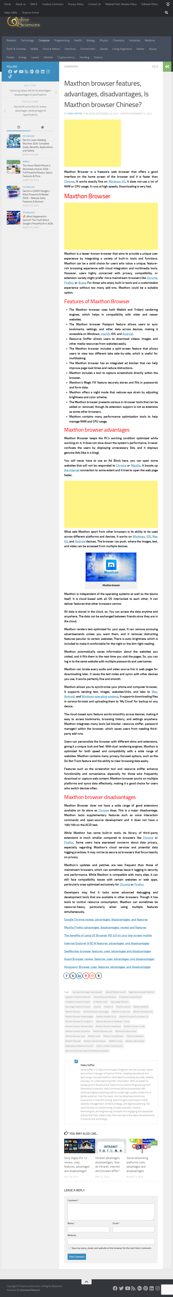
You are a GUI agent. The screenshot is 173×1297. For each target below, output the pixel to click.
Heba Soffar (10, 12)
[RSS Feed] (26, 72)
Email (116, 1223)
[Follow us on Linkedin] (43, 72)
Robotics (11, 40)
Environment (88, 48)
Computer (44, 40)
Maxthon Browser (72, 1012)
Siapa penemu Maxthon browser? (79, 1046)
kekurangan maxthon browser (77, 1007)
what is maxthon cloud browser (109, 1046)
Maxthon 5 (108, 1007)
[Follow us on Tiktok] (10, 76)
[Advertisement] (92, 143)
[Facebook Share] (66, 976)
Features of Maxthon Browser (77, 997)
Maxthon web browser (135, 1041)
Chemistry (118, 40)
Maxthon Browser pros (102, 1031)
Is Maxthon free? (100, 1002)
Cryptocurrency (66, 57)
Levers (35, 57)
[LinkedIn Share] (79, 976)
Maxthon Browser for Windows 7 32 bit (112, 1021)
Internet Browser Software (105, 997)
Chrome (152, 278)
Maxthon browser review (125, 1031)
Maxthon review (115, 1041)
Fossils (10, 57)
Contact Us (94, 4)
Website (72, 1235)
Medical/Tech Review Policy (121, 4)
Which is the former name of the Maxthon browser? (87, 1051)
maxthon (97, 1007)
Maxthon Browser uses (75, 1036)
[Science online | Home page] (25, 22)
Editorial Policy (149, 4)
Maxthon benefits (140, 1007)
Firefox (68, 283)
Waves (153, 48)
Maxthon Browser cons (143, 1012)
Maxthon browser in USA (134, 1026)
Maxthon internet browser (95, 1041)
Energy (23, 57)
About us (21, 4)
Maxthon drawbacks (135, 1036)
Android (127, 334)
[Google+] (32, 72)
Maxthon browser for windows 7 (79, 1021)
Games (104, 48)
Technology (27, 40)
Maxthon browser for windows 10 (133, 1016)
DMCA (33, 4)
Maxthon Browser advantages (96, 1012)
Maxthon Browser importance (108, 1026)
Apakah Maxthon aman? (116, 992)
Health (78, 40)
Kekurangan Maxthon (119, 1002)
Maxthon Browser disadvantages (79, 1016)
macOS (105, 334)
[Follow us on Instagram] (48, 72)
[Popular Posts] (42, 127)
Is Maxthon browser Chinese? (77, 1002)
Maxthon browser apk (121, 1012)
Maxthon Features (73, 1041)
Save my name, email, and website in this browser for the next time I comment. (112, 1248)
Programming (61, 40)
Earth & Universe (16, 48)
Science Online (30, 12)
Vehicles (48, 57)
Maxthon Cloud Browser (113, 1036)
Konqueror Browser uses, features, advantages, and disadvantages (107, 967)
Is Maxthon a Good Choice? (130, 997)
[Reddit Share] (92, 976)
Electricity (70, 48)
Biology (91, 40)
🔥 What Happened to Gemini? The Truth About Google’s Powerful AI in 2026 (38, 220)
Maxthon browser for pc (106, 1016)
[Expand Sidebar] (167, 67)
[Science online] (10, 72)
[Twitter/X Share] (73, 976)
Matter (140, 48)
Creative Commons (52, 4)
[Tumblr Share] (98, 976)
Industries (134, 40)
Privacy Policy (75, 4)
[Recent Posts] (18, 127)
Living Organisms (122, 48)
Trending (84, 57)
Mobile (34, 48)
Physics (104, 40)
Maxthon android (123, 1007)
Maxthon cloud (94, 1036)
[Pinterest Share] (86, 976)
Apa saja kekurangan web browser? (87, 992)
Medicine (150, 40)
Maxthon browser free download (79, 1026)
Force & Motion (51, 48)
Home (7, 4)
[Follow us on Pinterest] (37, 72)
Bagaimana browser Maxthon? (141, 992)
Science (98, 57)
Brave (82, 283)
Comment (73, 1200)
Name (71, 1223)
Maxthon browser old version (77, 1031)
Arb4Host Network (30, 1290)
